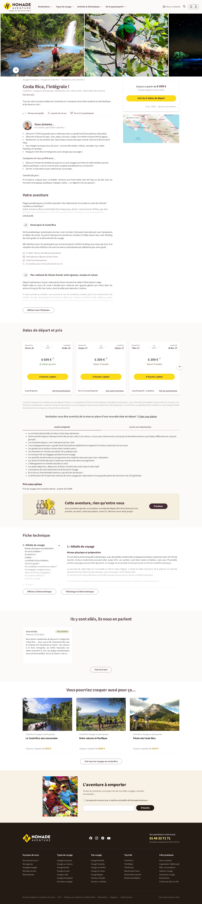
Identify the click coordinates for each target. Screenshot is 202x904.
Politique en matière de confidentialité (79, 897)
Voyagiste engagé (30, 867)
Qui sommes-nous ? (31, 860)
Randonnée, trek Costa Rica (73, 79)
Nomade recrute (29, 871)
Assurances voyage (167, 874)
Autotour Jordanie (98, 881)
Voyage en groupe (64, 860)
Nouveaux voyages (64, 881)
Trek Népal (128, 864)
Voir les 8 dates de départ (151, 98)
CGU (59, 897)
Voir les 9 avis (101, 669)
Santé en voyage (166, 871)
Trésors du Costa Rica (144, 738)
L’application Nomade (169, 864)
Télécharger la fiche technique (80, 591)
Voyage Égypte (97, 874)
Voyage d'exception (65, 878)
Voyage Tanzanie (98, 864)
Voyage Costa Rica (98, 867)
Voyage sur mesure (65, 864)
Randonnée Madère (132, 878)
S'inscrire (145, 807)
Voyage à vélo (62, 874)
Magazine (114, 897)
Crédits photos (126, 897)
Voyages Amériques (31, 79)
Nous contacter (165, 860)
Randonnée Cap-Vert (132, 874)
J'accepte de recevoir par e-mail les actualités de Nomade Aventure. (116, 800)
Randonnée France (132, 871)
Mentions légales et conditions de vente (39, 897)
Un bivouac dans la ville (169, 881)
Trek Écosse (129, 867)
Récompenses (28, 874)
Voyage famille (63, 867)
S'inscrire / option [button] (47, 376)
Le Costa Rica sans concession (42, 738)
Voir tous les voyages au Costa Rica (101, 761)
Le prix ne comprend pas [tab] (140, 426)
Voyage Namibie (97, 860)
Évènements (164, 878)
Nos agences (28, 864)
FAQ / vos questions (167, 867)
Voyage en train (63, 871)
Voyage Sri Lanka (98, 871)
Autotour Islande (98, 878)
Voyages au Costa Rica (50, 79)
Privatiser (158, 506)
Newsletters (102, 897)
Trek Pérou (128, 860)
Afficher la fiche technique (39, 591)
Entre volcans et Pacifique (93, 738)
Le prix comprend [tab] (62, 426)
